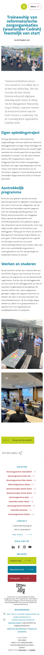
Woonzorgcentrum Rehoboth (19, 506)
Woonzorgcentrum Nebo (19, 497)
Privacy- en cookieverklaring (22, 643)
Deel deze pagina (9, 453)
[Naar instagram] (24, 546)
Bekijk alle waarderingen (16, 628)
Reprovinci (22, 650)
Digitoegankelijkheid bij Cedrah (22, 645)
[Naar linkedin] (13, 546)
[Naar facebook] (18, 546)
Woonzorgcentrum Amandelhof (19, 472)
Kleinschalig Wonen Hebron (19, 484)
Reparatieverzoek (17, 569)
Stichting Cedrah (14, 623)
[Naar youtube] (30, 546)
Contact (22, 648)
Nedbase (32, 650)
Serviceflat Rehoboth (19, 510)
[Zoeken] (24, 7)
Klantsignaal (15, 578)
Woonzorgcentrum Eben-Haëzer (19, 480)
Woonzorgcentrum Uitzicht (19, 514)
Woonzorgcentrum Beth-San (19, 476)
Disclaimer (22, 640)
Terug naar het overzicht (22, 440)
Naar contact (17, 534)
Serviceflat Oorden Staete (19, 501)
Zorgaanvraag (15, 560)
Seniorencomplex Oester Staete (19, 493)
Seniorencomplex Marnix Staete (19, 489)
